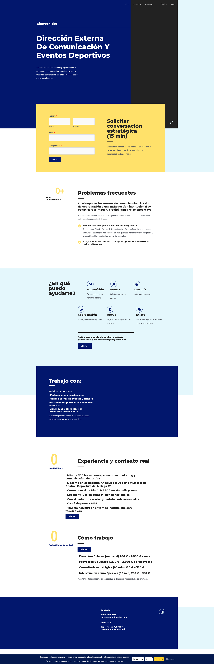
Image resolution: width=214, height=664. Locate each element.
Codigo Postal (55, 145)
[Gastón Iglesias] (45, 4)
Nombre (53, 116)
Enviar (54, 160)
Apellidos (76, 126)
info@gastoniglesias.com (114, 617)
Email (52, 132)
